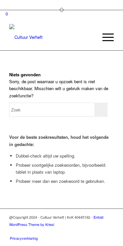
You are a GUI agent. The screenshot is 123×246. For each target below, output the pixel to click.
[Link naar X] (99, 231)
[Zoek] (89, 37)
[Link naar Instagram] (89, 231)
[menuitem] (89, 37)
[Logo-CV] (51, 37)
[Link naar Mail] (109, 231)
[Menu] (105, 37)
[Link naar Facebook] (79, 231)
